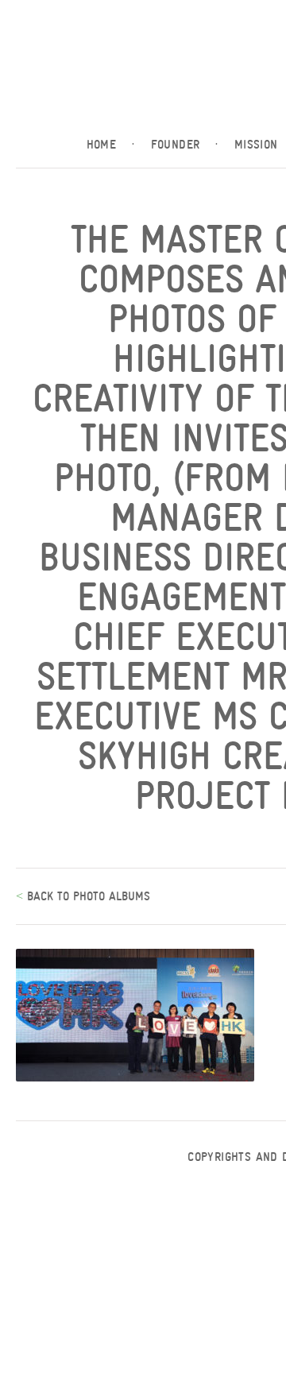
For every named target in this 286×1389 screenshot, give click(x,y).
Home (111, 144)
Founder (184, 144)
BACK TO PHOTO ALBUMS (86, 896)
